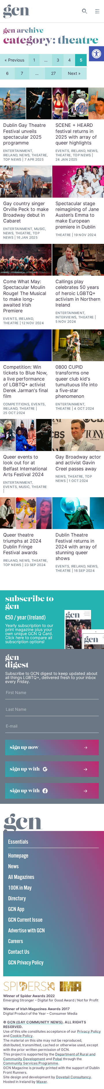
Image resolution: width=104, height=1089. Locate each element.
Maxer (41, 1081)
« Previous (14, 59)
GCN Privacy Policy (25, 962)
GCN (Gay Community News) (35, 1022)
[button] (96, 53)
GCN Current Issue (25, 920)
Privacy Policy (89, 1031)
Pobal (57, 1059)
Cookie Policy (21, 1036)
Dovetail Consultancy (73, 1077)
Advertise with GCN (26, 930)
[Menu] (97, 11)
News (13, 866)
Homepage (18, 856)
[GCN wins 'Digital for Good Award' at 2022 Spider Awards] (29, 987)
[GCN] (23, 828)
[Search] (85, 11)
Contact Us (18, 952)
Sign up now (24, 747)
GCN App (16, 909)
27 (53, 73)
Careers (15, 941)
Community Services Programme (30, 1063)
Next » (74, 73)
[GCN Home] (16, 11)
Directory (17, 898)
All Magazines (21, 877)
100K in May (19, 888)
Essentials (18, 842)
